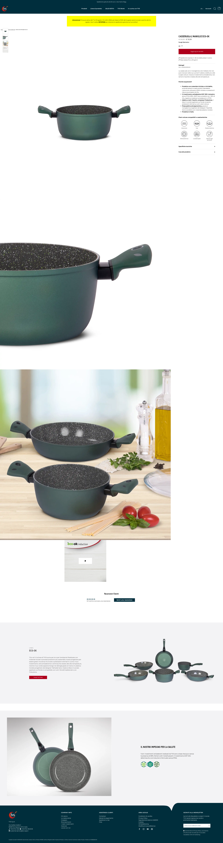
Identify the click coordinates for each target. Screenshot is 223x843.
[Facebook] (139, 829)
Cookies (141, 822)
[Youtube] (148, 829)
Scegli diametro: (184, 42)
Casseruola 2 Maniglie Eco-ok (22, 29)
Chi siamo (64, 816)
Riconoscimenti (66, 822)
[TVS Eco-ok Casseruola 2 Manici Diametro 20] (5, 31)
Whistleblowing (144, 824)
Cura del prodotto (185, 152)
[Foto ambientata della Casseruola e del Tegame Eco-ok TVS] (5, 43)
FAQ (100, 822)
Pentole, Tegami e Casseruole (9, 29)
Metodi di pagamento (106, 818)
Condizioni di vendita (145, 816)
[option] (5, 31)
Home (2, 29)
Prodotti (84, 8)
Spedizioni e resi (104, 820)
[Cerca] (215, 9)
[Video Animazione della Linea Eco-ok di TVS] (5, 49)
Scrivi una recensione (124, 600)
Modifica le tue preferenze (147, 826)
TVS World (121, 8)
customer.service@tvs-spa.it (19, 831)
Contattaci (102, 816)
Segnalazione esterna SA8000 (148, 820)
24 (182, 46)
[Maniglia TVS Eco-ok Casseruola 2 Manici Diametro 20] (5, 37)
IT (201, 9)
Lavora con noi (65, 828)
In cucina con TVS (134, 8)
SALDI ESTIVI (109, 8)
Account (208, 8)
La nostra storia (66, 818)
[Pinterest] (152, 829)
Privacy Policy (143, 818)
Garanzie (64, 826)
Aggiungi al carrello (197, 51)
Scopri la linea (38, 677)
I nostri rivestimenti (67, 824)
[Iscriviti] (209, 824)
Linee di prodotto (96, 8)
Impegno (64, 820)
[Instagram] (143, 829)
